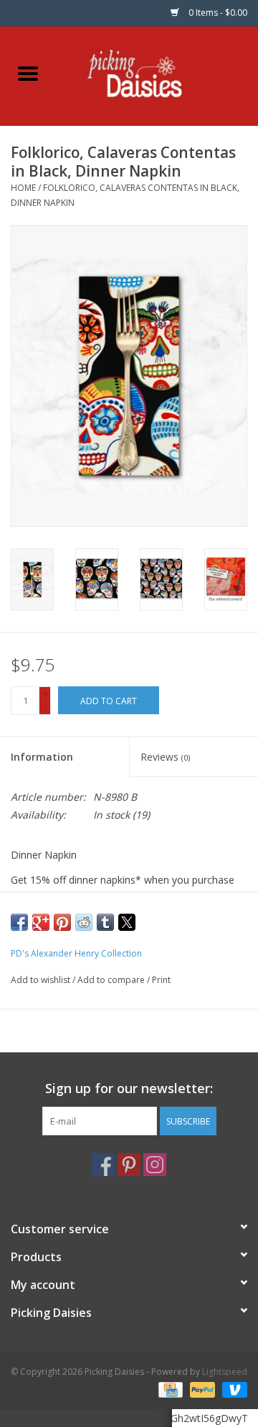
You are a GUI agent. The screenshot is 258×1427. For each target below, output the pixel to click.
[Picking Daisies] (157, 75)
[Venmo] (232, 1389)
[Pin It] (62, 922)
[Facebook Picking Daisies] (103, 1164)
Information (42, 757)
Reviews (165, 757)
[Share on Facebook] (19, 922)
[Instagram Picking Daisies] (154, 1164)
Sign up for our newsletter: (129, 1088)
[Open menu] (28, 73)
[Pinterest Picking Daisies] (129, 1164)
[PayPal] (201, 1389)
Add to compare (112, 980)
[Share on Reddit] (83, 922)
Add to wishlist (41, 980)
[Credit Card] (169, 1389)
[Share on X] (126, 922)
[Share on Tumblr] (105, 922)
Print (161, 980)
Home (23, 188)
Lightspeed (224, 1372)
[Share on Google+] (40, 922)
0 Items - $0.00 (216, 12)
